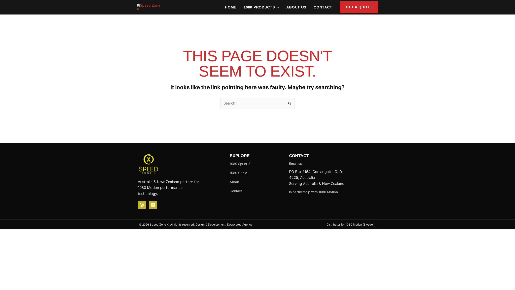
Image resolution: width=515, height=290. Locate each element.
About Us (296, 7)
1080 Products (259, 7)
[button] (277, 7)
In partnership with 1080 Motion (313, 192)
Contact (323, 7)
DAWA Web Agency (239, 224)
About (234, 182)
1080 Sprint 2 (240, 164)
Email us (295, 164)
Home (230, 7)
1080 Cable (238, 173)
